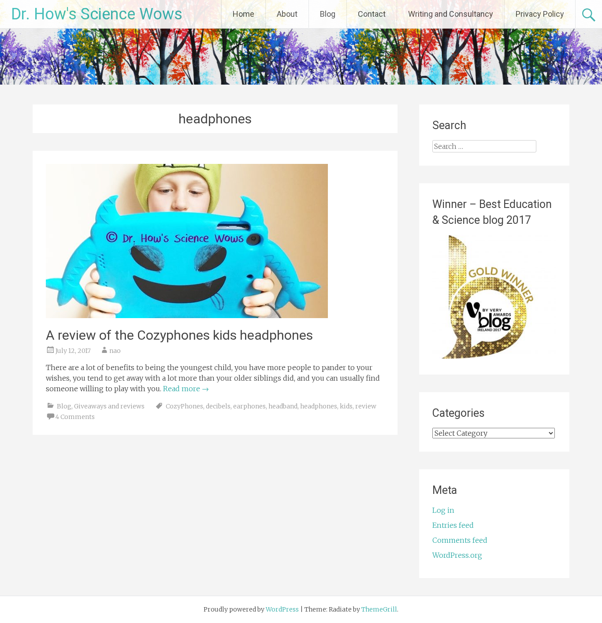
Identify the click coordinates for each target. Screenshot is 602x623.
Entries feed (453, 525)
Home (243, 14)
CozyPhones (184, 406)
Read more (186, 388)
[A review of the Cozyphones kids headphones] (187, 315)
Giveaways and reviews (109, 406)
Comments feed (459, 540)
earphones (249, 406)
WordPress (282, 609)
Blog (327, 14)
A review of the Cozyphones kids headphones (179, 335)
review (365, 406)
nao (115, 351)
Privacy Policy (540, 14)
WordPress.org (457, 555)
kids (346, 406)
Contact (372, 14)
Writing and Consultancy (450, 14)
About (287, 14)
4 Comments (75, 417)
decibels (218, 406)
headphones (318, 406)
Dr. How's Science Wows (96, 14)
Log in (443, 510)
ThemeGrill (379, 609)
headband (282, 406)
